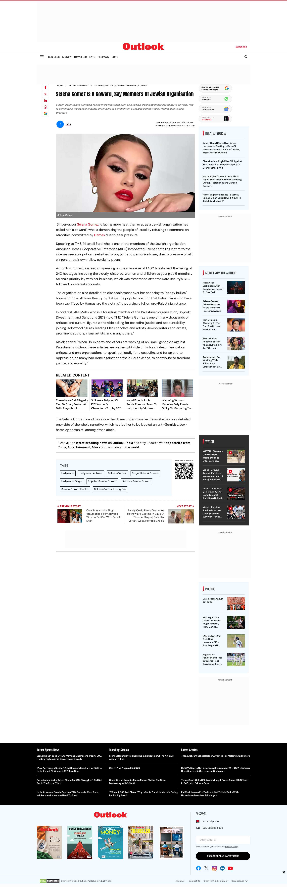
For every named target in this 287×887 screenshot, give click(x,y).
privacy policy (231, 846)
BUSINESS (54, 56)
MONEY (66, 56)
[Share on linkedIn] (45, 100)
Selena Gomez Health (75, 489)
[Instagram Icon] (214, 868)
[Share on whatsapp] (45, 107)
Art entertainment (79, 85)
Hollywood (67, 473)
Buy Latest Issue (212, 828)
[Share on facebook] (45, 87)
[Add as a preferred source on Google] (45, 113)
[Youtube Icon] (230, 868)
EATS (92, 56)
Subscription (210, 821)
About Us (180, 881)
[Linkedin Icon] (222, 868)
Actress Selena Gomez (136, 481)
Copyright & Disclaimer (215, 881)
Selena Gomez (88, 224)
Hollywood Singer (71, 481)
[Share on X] (45, 94)
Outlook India (123, 443)
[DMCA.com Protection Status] (50, 881)
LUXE (115, 56)
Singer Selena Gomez (145, 473)
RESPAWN (103, 56)
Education (99, 447)
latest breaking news (91, 443)
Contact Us (194, 881)
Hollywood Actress (91, 473)
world (135, 447)
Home (60, 85)
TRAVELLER (80, 56)
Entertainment (79, 447)
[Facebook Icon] (198, 868)
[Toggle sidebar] (42, 56)
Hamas (99, 235)
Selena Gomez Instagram (110, 489)
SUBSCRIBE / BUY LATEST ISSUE (223, 856)
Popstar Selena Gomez (102, 481)
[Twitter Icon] (206, 868)
